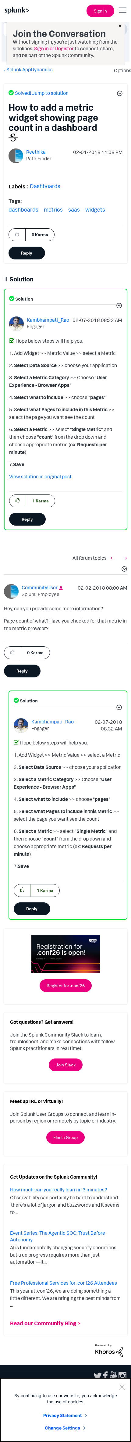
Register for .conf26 (66, 985)
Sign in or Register (54, 48)
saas (74, 209)
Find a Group (65, 1137)
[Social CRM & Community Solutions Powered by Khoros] (109, 1350)
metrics (53, 209)
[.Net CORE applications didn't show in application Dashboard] (124, 557)
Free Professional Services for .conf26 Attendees (63, 1283)
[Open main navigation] (122, 10)
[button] (119, 94)
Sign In (100, 10)
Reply (26, 252)
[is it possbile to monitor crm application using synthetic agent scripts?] (113, 557)
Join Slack (66, 1064)
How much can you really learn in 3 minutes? (58, 1190)
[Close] (122, 1387)
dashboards (23, 209)
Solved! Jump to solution (42, 93)
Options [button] (120, 70)
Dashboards (45, 186)
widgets (95, 209)
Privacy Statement (62, 1415)
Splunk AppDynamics (29, 69)
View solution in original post (40, 476)
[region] (65, 1410)
